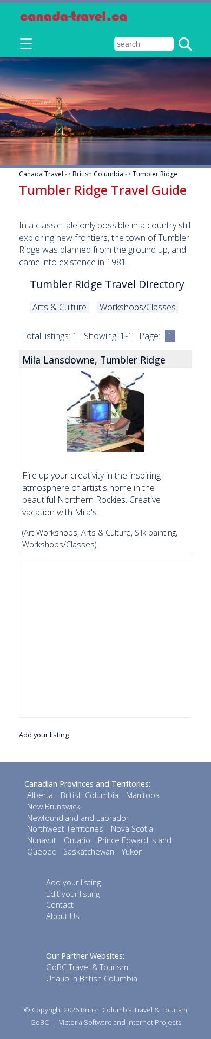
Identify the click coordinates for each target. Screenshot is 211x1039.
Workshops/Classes (138, 307)
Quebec (41, 851)
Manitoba (143, 795)
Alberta (40, 795)
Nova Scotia (132, 829)
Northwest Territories (65, 829)
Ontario (77, 840)
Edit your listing (73, 894)
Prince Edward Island (135, 840)
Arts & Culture (59, 307)
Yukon (132, 851)
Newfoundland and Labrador (78, 818)
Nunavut (41, 840)
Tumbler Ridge (155, 174)
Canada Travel (41, 174)
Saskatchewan (88, 851)
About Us (63, 916)
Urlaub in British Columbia (91, 978)
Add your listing (44, 735)
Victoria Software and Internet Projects (120, 1022)
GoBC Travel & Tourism (87, 967)
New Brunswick (53, 806)
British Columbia (97, 174)
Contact (60, 905)
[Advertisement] (105, 638)
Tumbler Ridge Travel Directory (107, 284)
